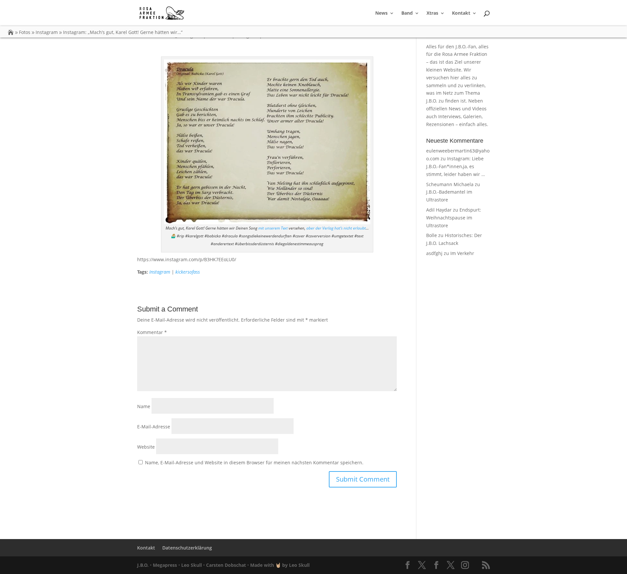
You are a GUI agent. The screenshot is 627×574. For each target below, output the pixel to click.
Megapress (165, 565)
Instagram (159, 272)
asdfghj (434, 253)
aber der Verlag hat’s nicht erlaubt (336, 228)
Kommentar (152, 332)
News (381, 13)
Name (143, 406)
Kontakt (461, 13)
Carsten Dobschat (226, 565)
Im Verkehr (462, 253)
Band (407, 13)
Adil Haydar (439, 210)
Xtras (432, 13)
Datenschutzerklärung (187, 548)
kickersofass (187, 272)
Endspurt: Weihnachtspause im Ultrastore (453, 218)
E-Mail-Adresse (153, 426)
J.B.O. (143, 565)
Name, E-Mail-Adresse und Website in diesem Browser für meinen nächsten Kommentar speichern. (254, 462)
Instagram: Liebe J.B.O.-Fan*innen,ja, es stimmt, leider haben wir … (455, 166)
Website (146, 447)
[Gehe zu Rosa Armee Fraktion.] (11, 32)
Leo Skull (191, 565)
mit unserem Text (273, 228)
